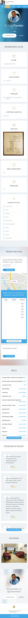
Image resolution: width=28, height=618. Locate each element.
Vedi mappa (14, 281)
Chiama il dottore (9, 269)
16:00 (22, 311)
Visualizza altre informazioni (14, 437)
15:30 (22, 309)
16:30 (22, 314)
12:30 (22, 303)
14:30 (22, 306)
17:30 (22, 317)
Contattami (21, 35)
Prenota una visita (15, 616)
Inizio (2, 6)
